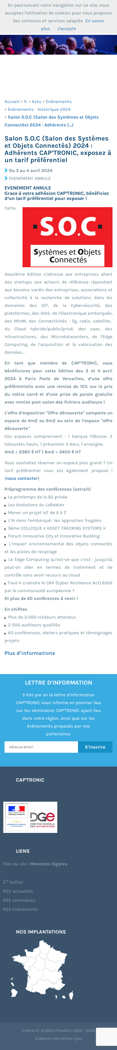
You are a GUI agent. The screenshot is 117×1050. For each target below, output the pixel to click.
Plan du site (15, 864)
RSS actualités (18, 891)
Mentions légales (49, 864)
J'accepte (66, 28)
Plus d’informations (29, 653)
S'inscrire (95, 747)
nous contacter (22, 478)
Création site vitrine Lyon (58, 1038)
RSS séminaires (19, 900)
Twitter (15, 882)
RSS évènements (20, 909)
